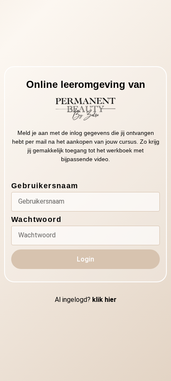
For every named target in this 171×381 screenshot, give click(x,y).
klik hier (104, 300)
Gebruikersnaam (44, 186)
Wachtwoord (36, 220)
